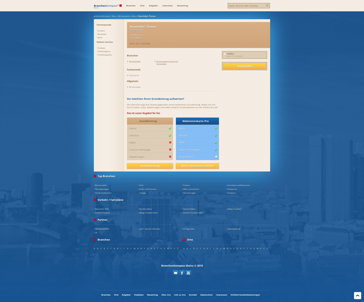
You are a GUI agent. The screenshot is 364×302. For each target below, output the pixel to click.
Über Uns (166, 294)
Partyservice (232, 189)
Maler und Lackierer (191, 189)
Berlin (100, 37)
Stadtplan (101, 48)
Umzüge (142, 193)
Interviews (167, 5)
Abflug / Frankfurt (234, 209)
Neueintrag (182, 5)
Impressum (221, 294)
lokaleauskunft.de (102, 229)
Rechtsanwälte (137, 29)
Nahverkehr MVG (102, 209)
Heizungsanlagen (102, 189)
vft (96, 233)
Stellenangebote (104, 51)
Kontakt (193, 294)
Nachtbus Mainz (145, 209)
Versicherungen (189, 193)
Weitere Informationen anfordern (197, 165)
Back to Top (357, 295)
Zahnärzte (231, 193)
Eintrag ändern (244, 66)
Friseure (186, 185)
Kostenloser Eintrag (150, 165)
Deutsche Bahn (189, 209)
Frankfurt (101, 31)
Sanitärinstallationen (103, 193)
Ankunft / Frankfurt (102, 213)
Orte (142, 5)
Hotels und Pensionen (147, 189)
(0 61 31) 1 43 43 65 (140, 43)
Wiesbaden (102, 34)
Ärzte (141, 185)
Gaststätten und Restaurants (238, 185)
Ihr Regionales (189, 229)
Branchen (131, 5)
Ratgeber (153, 5)
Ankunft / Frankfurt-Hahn (193, 213)
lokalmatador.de (233, 229)
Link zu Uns (180, 294)
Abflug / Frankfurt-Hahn (148, 213)
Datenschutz (206, 294)
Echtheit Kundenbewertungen (245, 294)
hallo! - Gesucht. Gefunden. (150, 229)
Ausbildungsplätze (105, 55)
